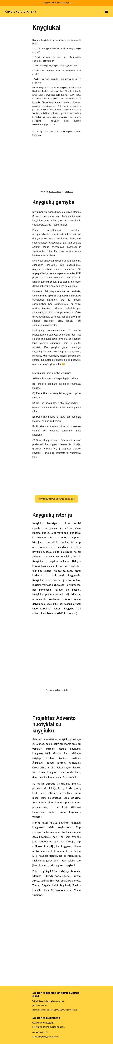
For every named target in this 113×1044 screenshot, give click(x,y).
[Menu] (106, 11)
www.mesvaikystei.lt (42, 1022)
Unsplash (69, 192)
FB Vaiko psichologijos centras (48, 1027)
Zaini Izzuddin (55, 192)
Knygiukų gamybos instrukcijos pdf (56, 499)
